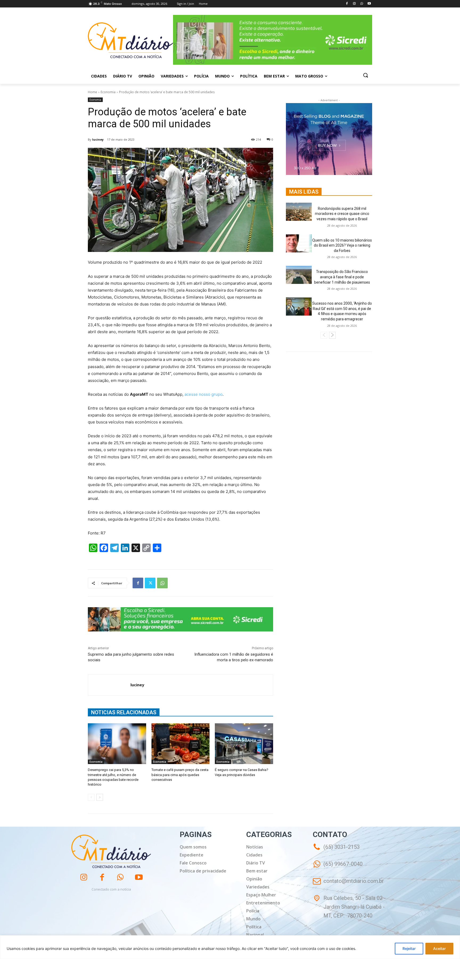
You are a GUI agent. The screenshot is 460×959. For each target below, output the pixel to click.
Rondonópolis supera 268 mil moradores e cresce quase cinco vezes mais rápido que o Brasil (342, 213)
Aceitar (439, 948)
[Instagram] (354, 4)
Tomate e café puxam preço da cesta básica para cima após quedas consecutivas (179, 774)
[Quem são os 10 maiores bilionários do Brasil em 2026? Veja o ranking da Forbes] (299, 243)
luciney (98, 139)
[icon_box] (338, 868)
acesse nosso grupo (203, 394)
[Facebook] (347, 4)
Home (92, 92)
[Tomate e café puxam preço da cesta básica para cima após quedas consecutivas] (180, 743)
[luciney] (109, 685)
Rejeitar (409, 948)
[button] (365, 75)
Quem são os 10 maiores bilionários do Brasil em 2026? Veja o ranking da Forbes (342, 245)
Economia (108, 92)
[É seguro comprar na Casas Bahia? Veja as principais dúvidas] (244, 743)
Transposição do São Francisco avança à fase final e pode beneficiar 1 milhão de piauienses (342, 277)
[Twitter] (150, 583)
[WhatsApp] (362, 4)
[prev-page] (91, 797)
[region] (230, 947)
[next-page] (99, 797)
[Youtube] (369, 4)
